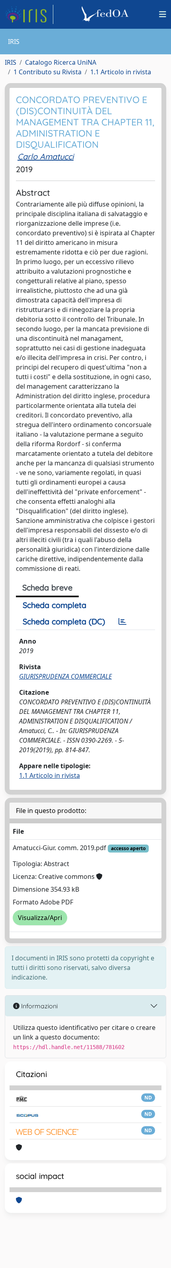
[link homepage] (29, 14)
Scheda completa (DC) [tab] (64, 621)
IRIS (10, 62)
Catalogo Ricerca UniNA (60, 62)
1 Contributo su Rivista (48, 72)
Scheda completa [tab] (54, 605)
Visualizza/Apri (40, 917)
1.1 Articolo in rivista (120, 72)
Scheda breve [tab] (47, 587)
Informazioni (38, 1006)
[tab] (122, 621)
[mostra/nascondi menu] (162, 14)
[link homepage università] (106, 14)
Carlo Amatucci (45, 156)
